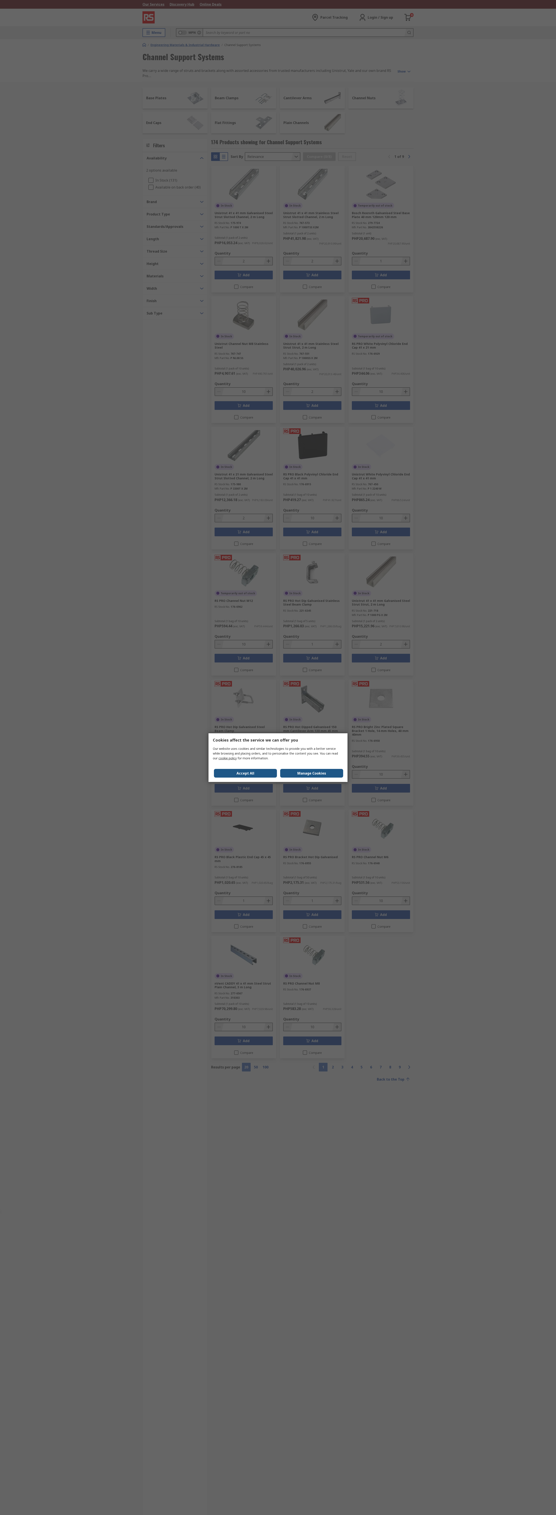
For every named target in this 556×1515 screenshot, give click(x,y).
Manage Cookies (311, 773)
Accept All (245, 773)
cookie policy (227, 758)
